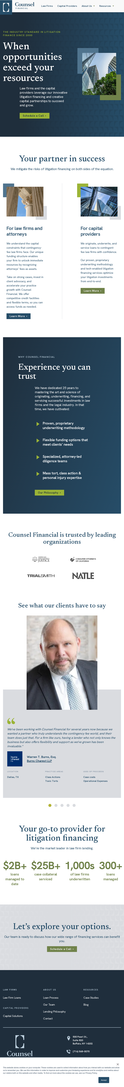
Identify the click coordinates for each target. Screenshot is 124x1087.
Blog (86, 1004)
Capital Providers (67, 6)
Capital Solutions (13, 1016)
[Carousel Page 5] (74, 805)
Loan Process (50, 997)
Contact (47, 1018)
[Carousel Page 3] (62, 805)
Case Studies (91, 997)
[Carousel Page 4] (68, 805)
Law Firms (47, 6)
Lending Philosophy (54, 1011)
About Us (87, 6)
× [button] (117, 1063)
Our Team (49, 1004)
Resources (105, 6)
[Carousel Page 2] (55, 805)
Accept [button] (104, 1080)
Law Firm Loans (12, 997)
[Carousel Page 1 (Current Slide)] (49, 805)
